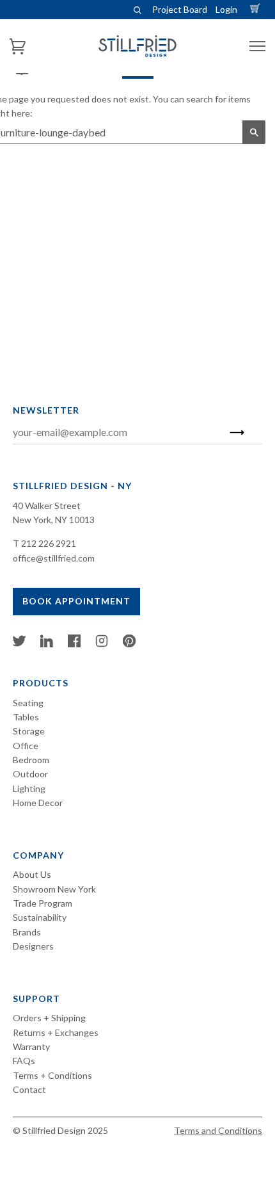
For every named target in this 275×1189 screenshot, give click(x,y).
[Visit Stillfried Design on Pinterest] (129, 643)
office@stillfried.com (54, 558)
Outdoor (30, 773)
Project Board (179, 9)
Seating (28, 702)
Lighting (29, 788)
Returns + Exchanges (55, 1032)
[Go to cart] (257, 9)
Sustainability (40, 917)
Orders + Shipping (49, 1017)
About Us (32, 874)
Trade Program (42, 903)
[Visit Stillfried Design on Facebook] (74, 643)
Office (25, 745)
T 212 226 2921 (44, 543)
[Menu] (257, 46)
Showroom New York (54, 889)
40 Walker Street (47, 505)
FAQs (24, 1060)
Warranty (31, 1046)
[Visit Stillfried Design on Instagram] (101, 643)
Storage (29, 730)
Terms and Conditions (218, 1130)
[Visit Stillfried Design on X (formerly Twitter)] (19, 643)
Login (226, 9)
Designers (33, 946)
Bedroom (31, 759)
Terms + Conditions (52, 1075)
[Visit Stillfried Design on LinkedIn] (46, 643)
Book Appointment (76, 600)
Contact (29, 1089)
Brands (27, 931)
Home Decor (38, 802)
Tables (26, 716)
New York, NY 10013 (54, 519)
